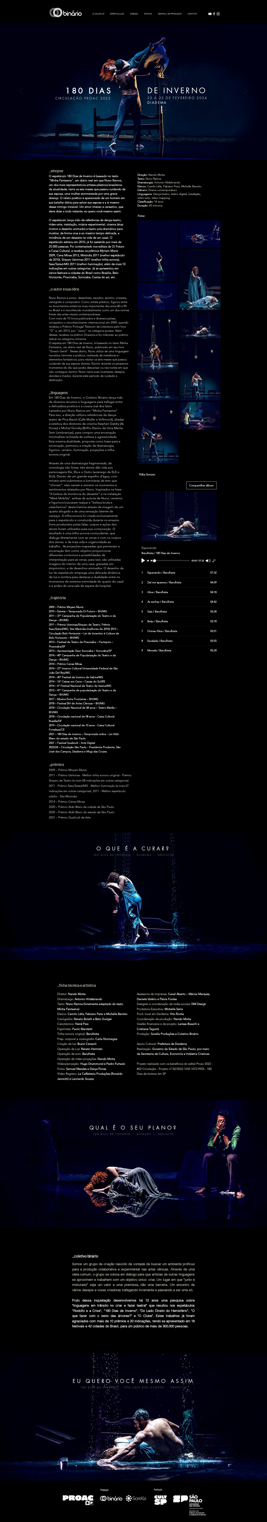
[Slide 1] (133, 149)
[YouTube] (210, 14)
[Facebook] (214, 14)
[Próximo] (245, 91)
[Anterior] (21, 91)
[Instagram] (218, 14)
